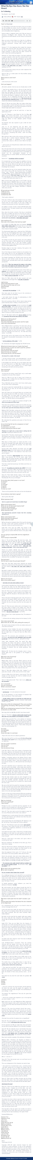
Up (22, 16)
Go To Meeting (5, 11)
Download (9, 24)
